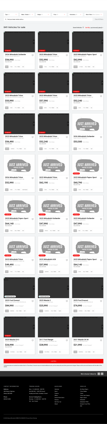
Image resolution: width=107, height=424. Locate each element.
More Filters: (89, 14)
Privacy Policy (29, 418)
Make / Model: (25, 14)
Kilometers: (73, 14)
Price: (55, 14)
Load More (53, 361)
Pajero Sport (83, 397)
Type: (6, 14)
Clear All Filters (99, 19)
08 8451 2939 (7, 399)
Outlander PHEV (84, 401)
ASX (81, 406)
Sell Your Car (58, 401)
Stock (56, 391)
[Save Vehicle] (32, 55)
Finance (57, 393)
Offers (56, 395)
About (56, 404)
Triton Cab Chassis (85, 395)
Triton (81, 393)
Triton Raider (83, 391)
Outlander (82, 399)
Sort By (87, 27)
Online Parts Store (59, 397)
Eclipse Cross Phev (85, 404)
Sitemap (35, 418)
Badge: (39, 14)
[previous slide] (5, 42)
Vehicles (57, 389)
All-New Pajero (84, 389)
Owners (57, 399)
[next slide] (34, 42)
